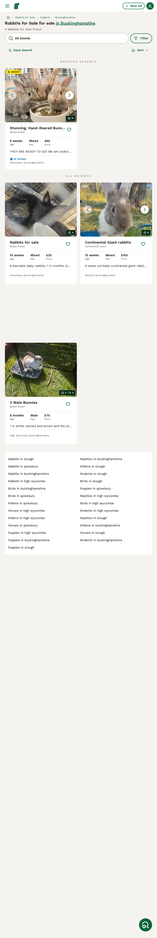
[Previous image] (12, 95)
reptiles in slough (93, 518)
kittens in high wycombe (26, 518)
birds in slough (91, 481)
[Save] (69, 130)
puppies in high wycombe (27, 533)
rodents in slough (93, 474)
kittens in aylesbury (23, 503)
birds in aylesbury (21, 496)
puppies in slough (21, 547)
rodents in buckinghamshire (101, 540)
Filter (144, 38)
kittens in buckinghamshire (100, 525)
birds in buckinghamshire (27, 488)
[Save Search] (145, 924)
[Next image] (69, 95)
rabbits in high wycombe (26, 481)
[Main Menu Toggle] (7, 6)
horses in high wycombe (26, 511)
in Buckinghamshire (75, 23)
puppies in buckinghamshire (29, 540)
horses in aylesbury (23, 525)
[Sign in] (150, 6)
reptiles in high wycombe (99, 496)
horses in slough (92, 533)
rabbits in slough (21, 459)
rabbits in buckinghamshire (28, 474)
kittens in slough (92, 466)
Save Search (22, 50)
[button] (41, 95)
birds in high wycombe (97, 503)
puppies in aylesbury (95, 488)
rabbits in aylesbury (23, 466)
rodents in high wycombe (99, 511)
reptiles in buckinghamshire (101, 459)
